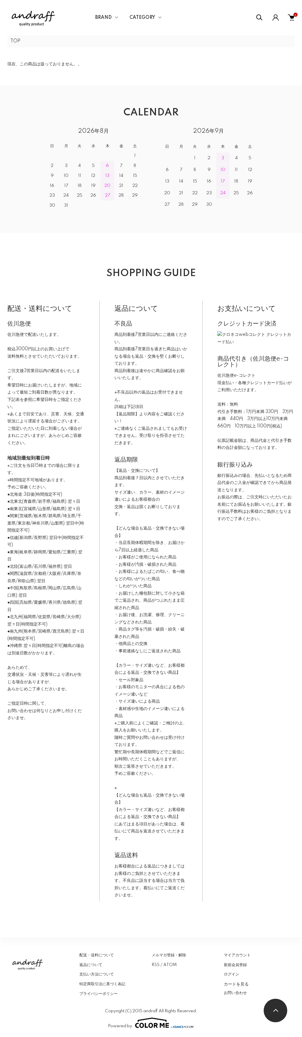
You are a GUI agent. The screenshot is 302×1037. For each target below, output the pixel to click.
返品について (90, 965)
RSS (156, 965)
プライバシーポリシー (98, 994)
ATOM (170, 965)
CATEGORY (142, 17)
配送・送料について (96, 955)
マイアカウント (237, 955)
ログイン (231, 974)
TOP (15, 41)
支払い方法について (96, 974)
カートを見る (236, 984)
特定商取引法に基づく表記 (102, 984)
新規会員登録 (235, 965)
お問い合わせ (235, 993)
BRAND (103, 17)
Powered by (120, 1026)
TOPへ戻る (275, 1010)
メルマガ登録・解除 (169, 955)
